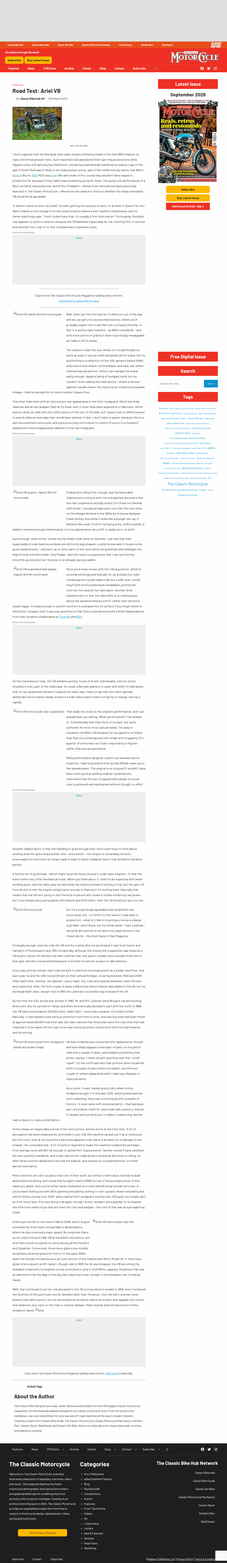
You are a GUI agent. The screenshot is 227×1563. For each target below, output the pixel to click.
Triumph (64, 616)
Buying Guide (92, 1488)
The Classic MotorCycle (187, 483)
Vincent (211, 490)
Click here (111, 1373)
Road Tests (90, 1543)
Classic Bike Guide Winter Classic (173, 418)
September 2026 (188, 94)
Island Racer (205, 443)
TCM (209, 478)
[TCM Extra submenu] (63, 1449)
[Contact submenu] (136, 1449)
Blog (87, 1484)
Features (17, 84)
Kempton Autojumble (181, 448)
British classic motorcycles (205, 408)
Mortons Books (202, 453)
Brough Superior (190, 413)
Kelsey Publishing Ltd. (161, 1559)
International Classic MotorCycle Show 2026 (181, 443)
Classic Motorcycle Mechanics (178, 428)
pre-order (208, 463)
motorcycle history (187, 458)
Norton (17, 175)
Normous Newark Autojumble (183, 463)
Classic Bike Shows (175, 423)
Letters (210, 448)
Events (88, 1498)
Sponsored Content (192, 468)
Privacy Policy (184, 1559)
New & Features (93, 1533)
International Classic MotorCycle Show (187, 438)
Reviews (89, 1538)
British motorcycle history (170, 413)
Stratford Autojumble (198, 478)
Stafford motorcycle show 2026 (176, 478)
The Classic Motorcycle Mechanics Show (179, 490)
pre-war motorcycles (172, 468)
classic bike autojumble (207, 413)
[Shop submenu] (115, 1449)
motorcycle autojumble (170, 458)
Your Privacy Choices (42, 1532)
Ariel (54, 175)
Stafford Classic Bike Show (169, 473)
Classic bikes (209, 418)
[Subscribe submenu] (159, 1449)
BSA (35, 175)
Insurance (196, 433)
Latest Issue (91, 1523)
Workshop (90, 1548)
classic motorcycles (201, 428)
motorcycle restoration (205, 458)
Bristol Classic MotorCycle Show (181, 408)
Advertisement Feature (98, 1479)
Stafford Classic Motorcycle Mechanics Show (199, 473)
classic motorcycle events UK (197, 423)
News (166, 463)
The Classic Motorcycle (39, 1463)
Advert (79, 237)
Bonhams (163, 408)
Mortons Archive (186, 452)
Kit (85, 1518)
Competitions (92, 1493)
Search (211, 383)
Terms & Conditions (206, 1559)
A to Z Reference (94, 1474)
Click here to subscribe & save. (79, 301)
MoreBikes (171, 453)
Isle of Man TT (166, 448)
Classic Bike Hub (195, 418)
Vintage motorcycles (187, 495)
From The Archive (94, 1508)
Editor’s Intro (183, 432)
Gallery (88, 1513)
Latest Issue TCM (198, 448)
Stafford (207, 468)
